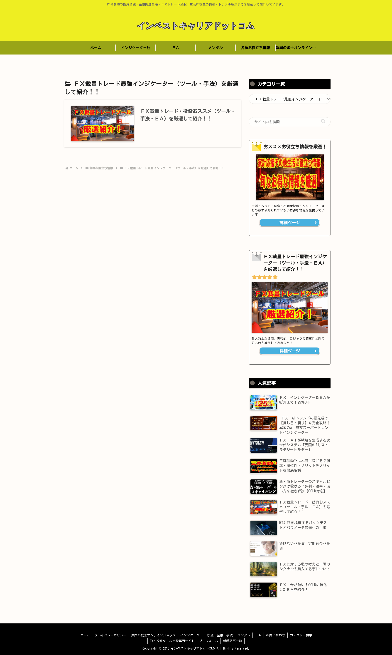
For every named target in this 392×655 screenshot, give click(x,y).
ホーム (85, 635)
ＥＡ (258, 635)
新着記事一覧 (232, 641)
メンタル (244, 635)
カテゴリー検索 (301, 635)
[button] (323, 121)
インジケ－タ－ (191, 635)
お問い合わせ (275, 635)
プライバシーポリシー (110, 635)
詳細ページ (289, 223)
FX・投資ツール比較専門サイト (172, 641)
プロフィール (208, 641)
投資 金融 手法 (220, 635)
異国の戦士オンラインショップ (153, 635)
